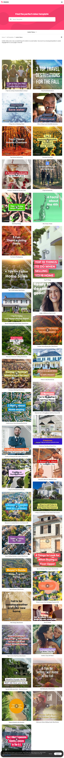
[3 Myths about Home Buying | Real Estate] (16, 407)
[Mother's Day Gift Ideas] (47, 639)
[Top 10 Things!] (47, 612)
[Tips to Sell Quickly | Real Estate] (16, 274)
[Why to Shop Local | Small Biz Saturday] (47, 108)
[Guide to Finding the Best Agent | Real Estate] (16, 440)
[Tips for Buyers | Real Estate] (16, 573)
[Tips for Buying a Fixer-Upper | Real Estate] (47, 541)
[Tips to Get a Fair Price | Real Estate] (16, 639)
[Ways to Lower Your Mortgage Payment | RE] (47, 586)
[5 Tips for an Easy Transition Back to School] (16, 74)
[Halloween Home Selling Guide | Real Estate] (47, 706)
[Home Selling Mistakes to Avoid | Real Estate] (16, 540)
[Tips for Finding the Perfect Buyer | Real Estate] (16, 307)
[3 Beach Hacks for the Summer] (16, 706)
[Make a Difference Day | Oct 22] (47, 297)
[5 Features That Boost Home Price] (47, 430)
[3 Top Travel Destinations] (47, 74)
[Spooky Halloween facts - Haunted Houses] (16, 673)
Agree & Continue (58, 754)
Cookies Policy (7, 755)
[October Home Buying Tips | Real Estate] (47, 330)
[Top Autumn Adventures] (16, 141)
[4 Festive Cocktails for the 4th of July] (16, 174)
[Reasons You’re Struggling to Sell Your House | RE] (47, 396)
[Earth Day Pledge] (16, 207)
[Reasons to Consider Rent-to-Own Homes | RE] (16, 506)
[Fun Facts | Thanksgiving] (16, 240)
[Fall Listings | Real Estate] (16, 606)
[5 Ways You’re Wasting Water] (16, 108)
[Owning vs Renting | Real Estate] (16, 373)
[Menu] (62, 2)
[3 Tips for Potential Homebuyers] (16, 473)
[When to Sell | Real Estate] (47, 363)
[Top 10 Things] (47, 252)
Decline (50, 753)
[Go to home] (5, 2)
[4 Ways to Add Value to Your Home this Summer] (47, 496)
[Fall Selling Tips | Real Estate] (47, 672)
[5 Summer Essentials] (47, 141)
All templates (10, 37)
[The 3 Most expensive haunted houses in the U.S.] (16, 739)
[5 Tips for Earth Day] (47, 174)
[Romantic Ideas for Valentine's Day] (47, 463)
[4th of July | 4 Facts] (47, 207)
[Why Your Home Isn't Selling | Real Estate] (16, 340)
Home (3, 37)
